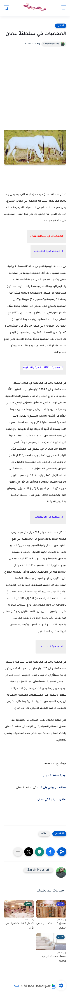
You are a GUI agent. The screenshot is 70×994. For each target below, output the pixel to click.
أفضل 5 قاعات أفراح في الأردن (19, 926)
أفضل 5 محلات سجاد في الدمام (51, 926)
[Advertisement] (35, 95)
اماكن (61, 25)
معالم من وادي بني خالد (51, 788)
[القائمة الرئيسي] (63, 8)
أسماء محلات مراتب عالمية (54, 959)
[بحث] (6, 8)
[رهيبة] (34, 8)
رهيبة (17, 986)
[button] (50, 851)
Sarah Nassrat (51, 44)
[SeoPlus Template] (54, 986)
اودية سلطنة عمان (54, 776)
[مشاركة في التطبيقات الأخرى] (17, 851)
